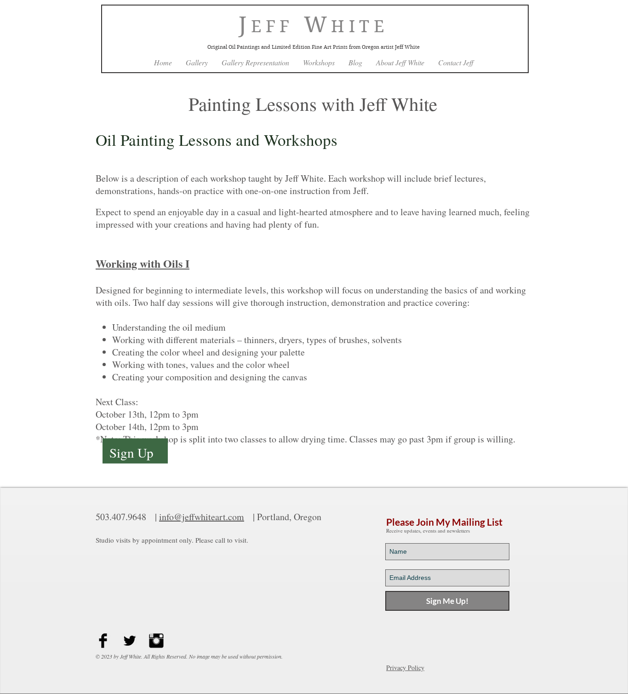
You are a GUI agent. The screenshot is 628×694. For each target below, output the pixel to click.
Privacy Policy (405, 667)
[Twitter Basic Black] (129, 640)
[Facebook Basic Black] (103, 640)
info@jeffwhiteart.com (201, 516)
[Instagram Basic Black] (156, 640)
